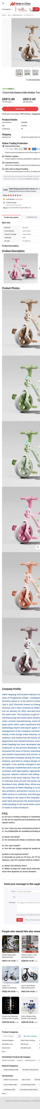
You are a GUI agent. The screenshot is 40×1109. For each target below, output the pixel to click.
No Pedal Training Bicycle (30, 1070)
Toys (9, 15)
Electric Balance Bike (10, 1085)
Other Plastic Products (28, 1040)
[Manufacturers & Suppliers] (20, 4)
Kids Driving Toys (17, 15)
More (4, 1052)
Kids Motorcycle (26, 1048)
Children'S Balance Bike (11, 1070)
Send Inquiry (20, 109)
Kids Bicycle (24, 1044)
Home (3, 15)
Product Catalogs (31, 1036)
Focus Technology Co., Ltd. (26, 1101)
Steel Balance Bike (9, 1090)
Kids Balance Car (29, 15)
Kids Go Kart (6, 1048)
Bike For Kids (26, 1080)
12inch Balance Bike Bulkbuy (28, 1090)
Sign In (5, 208)
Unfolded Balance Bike (28, 1085)
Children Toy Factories (11, 1080)
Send (19, 920)
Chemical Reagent (8, 1040)
